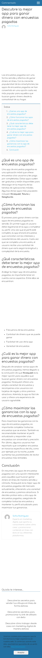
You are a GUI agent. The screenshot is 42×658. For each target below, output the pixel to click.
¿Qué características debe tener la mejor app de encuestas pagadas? (20, 126)
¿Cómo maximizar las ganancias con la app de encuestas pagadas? (18, 143)
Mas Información (18, 647)
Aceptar (21, 653)
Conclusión (14, 150)
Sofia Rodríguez (13, 26)
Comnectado (9, 3)
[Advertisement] (21, 50)
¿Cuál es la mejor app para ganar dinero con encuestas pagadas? (20, 135)
